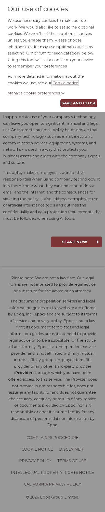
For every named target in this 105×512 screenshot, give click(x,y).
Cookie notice (65, 83)
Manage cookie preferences (34, 93)
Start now (74, 241)
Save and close (78, 103)
